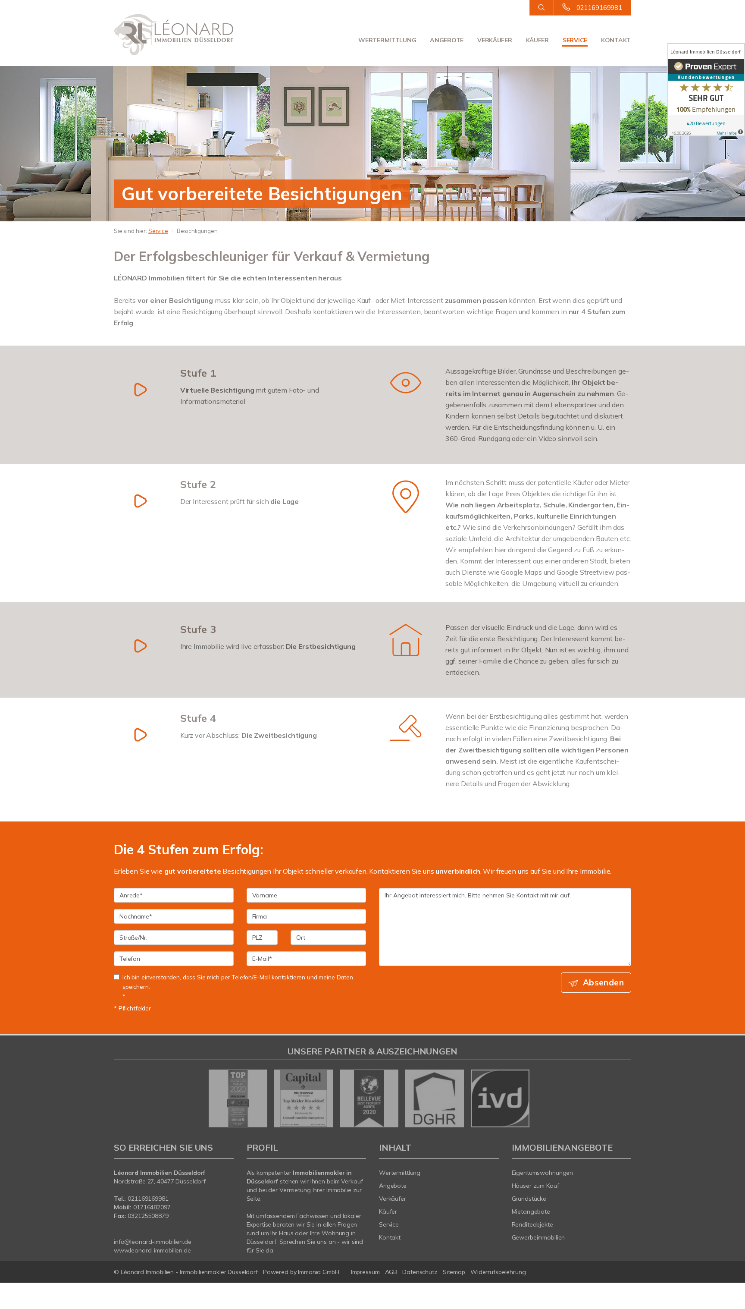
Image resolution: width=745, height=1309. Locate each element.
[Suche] (541, 8)
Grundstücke (529, 1198)
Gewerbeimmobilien (538, 1237)
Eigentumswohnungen (542, 1173)
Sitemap (454, 1272)
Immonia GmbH (318, 1272)
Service (575, 40)
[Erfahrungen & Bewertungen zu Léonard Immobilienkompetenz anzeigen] (706, 89)
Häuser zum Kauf (535, 1185)
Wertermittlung (387, 40)
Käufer (537, 40)
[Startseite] (174, 34)
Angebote (446, 40)
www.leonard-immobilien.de (152, 1250)
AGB (391, 1272)
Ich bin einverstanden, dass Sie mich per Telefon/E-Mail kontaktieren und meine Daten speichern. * (237, 986)
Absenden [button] (603, 982)
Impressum (365, 1272)
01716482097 (152, 1207)
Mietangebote (531, 1211)
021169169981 (599, 7)
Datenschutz (420, 1272)
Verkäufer (494, 40)
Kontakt (616, 40)
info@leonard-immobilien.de (152, 1242)
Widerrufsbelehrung (498, 1272)
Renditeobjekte (532, 1224)
